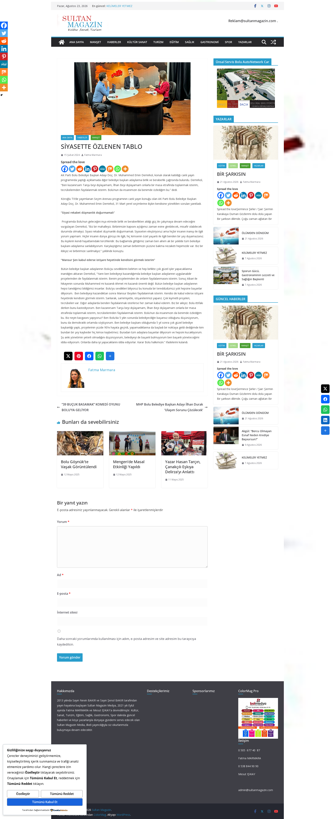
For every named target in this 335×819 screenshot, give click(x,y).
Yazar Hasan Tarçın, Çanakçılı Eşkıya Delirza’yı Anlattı (182, 466)
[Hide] (1, 95)
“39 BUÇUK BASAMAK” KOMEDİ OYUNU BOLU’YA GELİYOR (91, 407)
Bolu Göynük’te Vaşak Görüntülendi (79, 464)
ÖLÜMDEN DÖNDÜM (255, 233)
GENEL (233, 165)
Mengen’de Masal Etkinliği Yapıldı (128, 464)
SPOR (228, 42)
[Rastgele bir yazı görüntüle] (273, 42)
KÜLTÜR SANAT (137, 42)
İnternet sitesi (67, 612)
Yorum (63, 522)
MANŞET (95, 42)
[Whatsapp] (117, 169)
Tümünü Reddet (62, 794)
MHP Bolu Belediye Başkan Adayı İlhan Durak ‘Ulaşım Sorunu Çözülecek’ (169, 407)
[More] (125, 169)
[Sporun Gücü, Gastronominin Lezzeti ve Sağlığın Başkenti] (226, 278)
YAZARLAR (245, 42)
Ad (60, 575)
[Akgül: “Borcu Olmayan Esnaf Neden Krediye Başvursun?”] (226, 438)
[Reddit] (79, 169)
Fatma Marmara (93, 155)
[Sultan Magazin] (61, 42)
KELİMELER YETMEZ (119, 6)
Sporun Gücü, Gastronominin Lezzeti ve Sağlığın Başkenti (258, 275)
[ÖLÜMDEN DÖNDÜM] (226, 235)
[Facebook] (64, 169)
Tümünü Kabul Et (44, 802)
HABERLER (114, 42)
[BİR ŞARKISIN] (245, 143)
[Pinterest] (95, 169)
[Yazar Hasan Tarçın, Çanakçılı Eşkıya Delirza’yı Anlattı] (184, 434)
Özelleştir (23, 794)
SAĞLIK (189, 42)
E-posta (64, 593)
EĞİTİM (174, 42)
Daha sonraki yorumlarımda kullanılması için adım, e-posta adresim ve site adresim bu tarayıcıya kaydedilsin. (126, 642)
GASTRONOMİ (209, 42)
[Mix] (110, 169)
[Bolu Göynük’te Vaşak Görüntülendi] (80, 434)
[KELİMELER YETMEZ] (226, 255)
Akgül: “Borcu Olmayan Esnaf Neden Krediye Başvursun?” (257, 435)
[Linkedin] (87, 169)
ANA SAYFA (76, 42)
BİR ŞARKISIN (231, 174)
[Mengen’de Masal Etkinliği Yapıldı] (132, 434)
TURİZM (158, 42)
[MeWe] (102, 169)
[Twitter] (72, 169)
